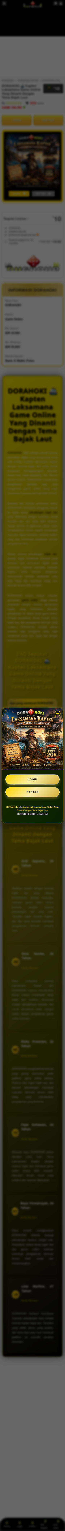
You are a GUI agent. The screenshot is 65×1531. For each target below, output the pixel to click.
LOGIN (32, 779)
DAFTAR (32, 792)
